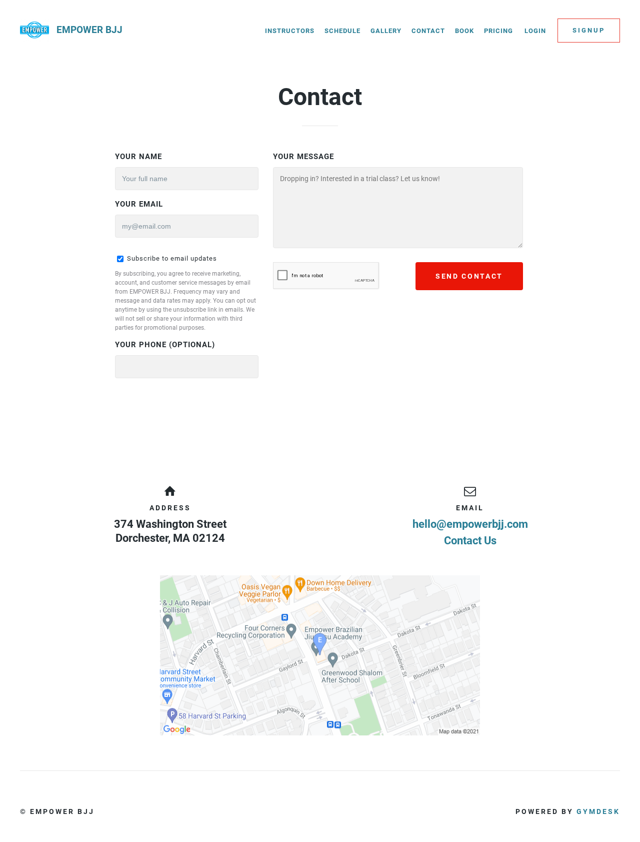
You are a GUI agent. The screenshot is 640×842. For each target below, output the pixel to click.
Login (535, 31)
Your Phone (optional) (165, 344)
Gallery (386, 31)
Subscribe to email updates (171, 258)
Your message (303, 156)
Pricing (498, 31)
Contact (428, 31)
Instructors (289, 31)
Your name (138, 156)
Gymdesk (598, 811)
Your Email (139, 204)
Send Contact (469, 276)
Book (464, 31)
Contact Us (470, 540)
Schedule (342, 31)
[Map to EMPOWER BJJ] (320, 655)
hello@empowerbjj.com (470, 524)
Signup (588, 30)
